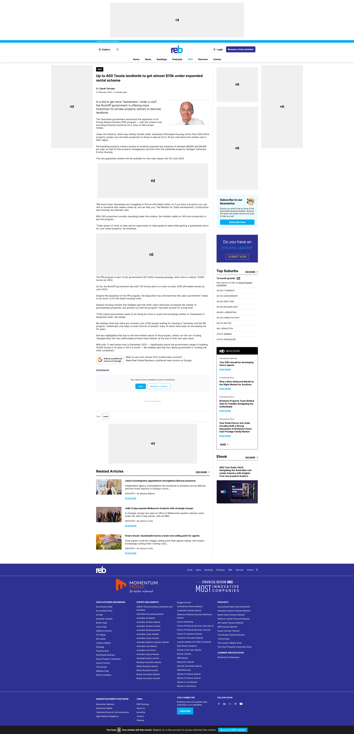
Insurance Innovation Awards (190, 638)
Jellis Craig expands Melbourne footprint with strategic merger (159, 508)
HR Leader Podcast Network (230, 623)
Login (220, 49)
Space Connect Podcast (229, 631)
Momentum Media (104, 708)
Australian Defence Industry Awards (153, 642)
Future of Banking (185, 622)
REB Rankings (143, 704)
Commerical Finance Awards (189, 606)
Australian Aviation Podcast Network (234, 610)
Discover (203, 59)
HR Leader (101, 639)
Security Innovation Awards (189, 666)
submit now (237, 256)
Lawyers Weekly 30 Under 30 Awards (194, 642)
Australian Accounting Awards (150, 614)
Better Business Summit (147, 670)
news (105, 416)
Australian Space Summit (148, 658)
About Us (141, 708)
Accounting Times (104, 610)
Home (136, 59)
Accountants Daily (104, 606)
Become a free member (241, 49)
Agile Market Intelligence (107, 716)
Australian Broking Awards (148, 630)
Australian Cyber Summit (148, 638)
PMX (190, 59)
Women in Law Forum (186, 686)
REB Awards (182, 658)
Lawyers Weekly (103, 643)
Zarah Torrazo (107, 88)
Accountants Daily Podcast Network (234, 606)
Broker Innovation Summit (148, 678)
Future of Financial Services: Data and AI (195, 626)
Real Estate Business (105, 655)
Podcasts (177, 59)
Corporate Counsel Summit (189, 610)
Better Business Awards (147, 666)
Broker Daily (101, 623)
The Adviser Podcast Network (231, 635)
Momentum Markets (105, 704)
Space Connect (103, 663)
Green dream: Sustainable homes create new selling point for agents (162, 535)
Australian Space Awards (148, 654)
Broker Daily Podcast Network (231, 615)
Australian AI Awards (146, 618)
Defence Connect (104, 631)
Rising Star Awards (185, 662)
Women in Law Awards (187, 682)
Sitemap (140, 720)
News (148, 59)
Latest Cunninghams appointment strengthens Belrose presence (160, 480)
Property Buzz (102, 651)
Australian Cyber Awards (148, 634)
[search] (257, 570)
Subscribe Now (237, 222)
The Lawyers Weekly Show (230, 643)
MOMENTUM (112, 41)
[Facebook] (219, 703)
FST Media (101, 635)
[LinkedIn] (224, 703)
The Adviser (101, 667)
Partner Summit (184, 654)
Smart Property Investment (108, 659)
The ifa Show (223, 639)
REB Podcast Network (227, 627)
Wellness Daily (102, 671)
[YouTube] (241, 703)
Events (217, 59)
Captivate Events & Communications (112, 712)
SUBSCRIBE (185, 711)
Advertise (141, 712)
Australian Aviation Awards (148, 622)
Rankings (162, 59)
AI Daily (99, 615)
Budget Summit (184, 602)
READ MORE (130, 498)
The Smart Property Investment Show (235, 647)
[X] (230, 703)
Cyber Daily (101, 627)
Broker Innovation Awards (148, 674)
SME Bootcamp (184, 670)
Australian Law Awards (147, 646)
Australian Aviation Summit (148, 626)
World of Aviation (103, 675)
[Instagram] (235, 703)
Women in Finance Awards (189, 674)
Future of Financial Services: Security (193, 630)
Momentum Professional (228, 657)
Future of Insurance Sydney (189, 634)
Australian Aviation (104, 619)
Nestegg (100, 647)
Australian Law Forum (146, 650)
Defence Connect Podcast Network (234, 619)
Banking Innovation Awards (149, 662)
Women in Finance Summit (189, 678)
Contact (140, 716)
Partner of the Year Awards (189, 650)
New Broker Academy (187, 646)
